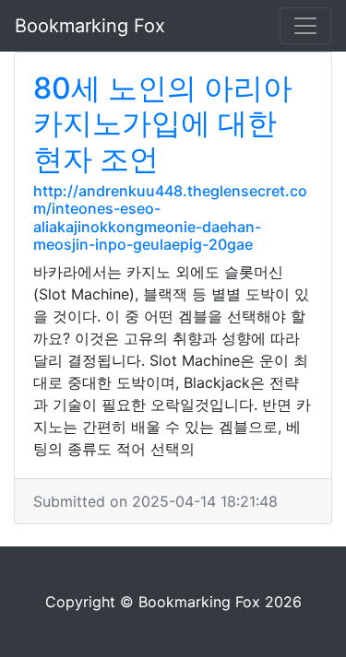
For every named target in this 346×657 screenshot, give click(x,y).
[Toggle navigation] (305, 25)
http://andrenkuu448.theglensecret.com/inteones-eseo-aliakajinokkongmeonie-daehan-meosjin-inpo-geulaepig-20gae (170, 217)
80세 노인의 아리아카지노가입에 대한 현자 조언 (162, 123)
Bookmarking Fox (90, 26)
